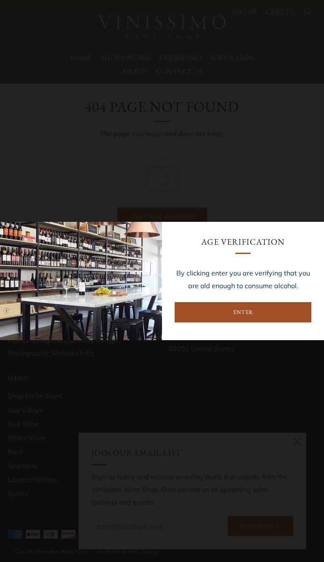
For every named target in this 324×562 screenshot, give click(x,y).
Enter (243, 312)
